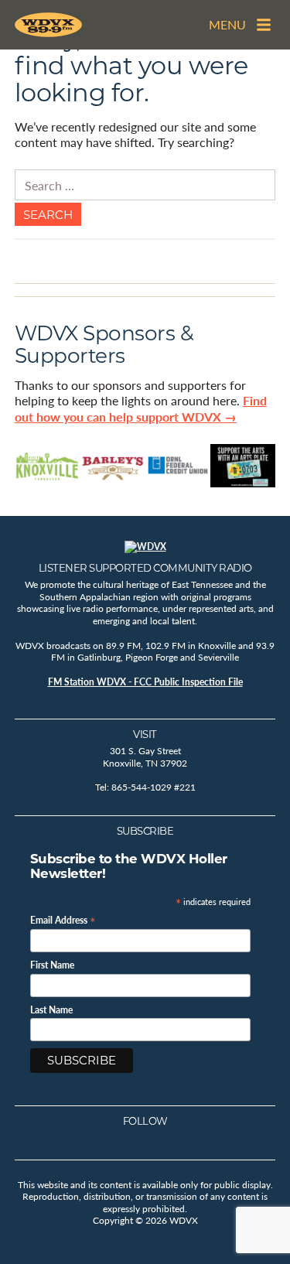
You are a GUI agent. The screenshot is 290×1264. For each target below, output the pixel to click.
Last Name (51, 1010)
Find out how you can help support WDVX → (141, 408)
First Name (52, 965)
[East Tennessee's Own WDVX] (48, 24)
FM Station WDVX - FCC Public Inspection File (145, 681)
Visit (145, 734)
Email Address (63, 919)
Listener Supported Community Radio (145, 568)
